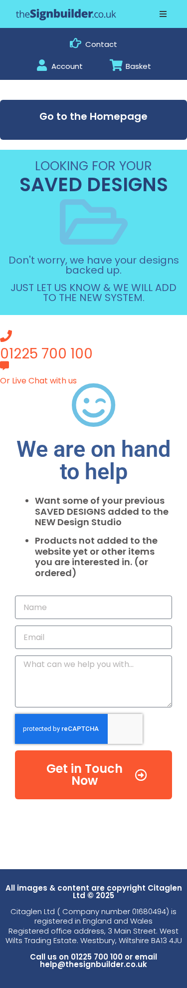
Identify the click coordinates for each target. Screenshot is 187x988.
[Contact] (75, 43)
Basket (138, 66)
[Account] (41, 65)
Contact (101, 44)
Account (67, 66)
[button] (163, 14)
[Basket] (116, 65)
